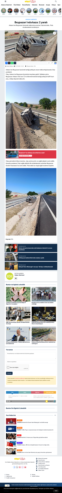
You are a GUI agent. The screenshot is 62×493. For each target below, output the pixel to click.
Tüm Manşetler (42, 466)
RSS (8, 485)
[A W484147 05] (31, 201)
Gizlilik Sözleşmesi (10, 478)
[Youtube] (25, 467)
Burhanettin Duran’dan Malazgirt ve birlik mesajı (32, 422)
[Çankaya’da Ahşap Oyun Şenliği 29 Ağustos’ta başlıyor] (18, 294)
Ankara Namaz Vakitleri (44, 461)
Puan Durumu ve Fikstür (44, 465)
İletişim (33, 474)
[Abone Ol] (55, 63)
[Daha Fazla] (15, 63)
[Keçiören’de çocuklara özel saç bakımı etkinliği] (44, 294)
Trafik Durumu (41, 463)
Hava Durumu (41, 460)
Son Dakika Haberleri (43, 468)
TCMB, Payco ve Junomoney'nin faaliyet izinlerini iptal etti (35, 430)
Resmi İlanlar (26, 5)
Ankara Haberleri (6, 5)
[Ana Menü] (5, 1)
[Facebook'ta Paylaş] (6, 63)
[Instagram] (22, 467)
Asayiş (48, 5)
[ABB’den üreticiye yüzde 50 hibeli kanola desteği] (18, 314)
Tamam (55, 490)
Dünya (54, 5)
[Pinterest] (20, 467)
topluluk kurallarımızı (20, 378)
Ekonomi (41, 5)
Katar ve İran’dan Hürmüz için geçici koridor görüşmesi (34, 452)
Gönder (9, 373)
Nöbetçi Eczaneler (42, 458)
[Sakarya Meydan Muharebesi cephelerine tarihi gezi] (44, 333)
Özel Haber (17, 5)
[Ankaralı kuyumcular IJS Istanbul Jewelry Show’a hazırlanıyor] (44, 314)
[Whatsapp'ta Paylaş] (12, 63)
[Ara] (55, 1)
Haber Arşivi (41, 470)
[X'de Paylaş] (9, 63)
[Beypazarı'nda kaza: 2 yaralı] (31, 45)
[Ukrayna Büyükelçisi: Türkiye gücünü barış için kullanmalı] (18, 333)
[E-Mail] (16, 278)
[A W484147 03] (31, 115)
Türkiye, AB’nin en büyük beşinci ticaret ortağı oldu (33, 445)
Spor (59, 5)
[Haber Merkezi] (9, 276)
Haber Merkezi (10, 66)
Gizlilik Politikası (35, 476)
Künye (7, 474)
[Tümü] (55, 415)
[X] (17, 467)
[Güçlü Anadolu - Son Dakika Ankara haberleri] (30, 1)
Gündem (34, 5)
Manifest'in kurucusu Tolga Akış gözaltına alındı (32, 437)
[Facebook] (14, 467)
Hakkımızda (9, 476)
